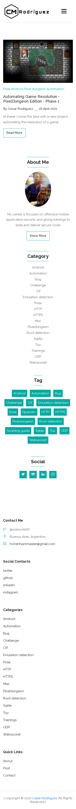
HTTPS (38, 315)
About (7, 761)
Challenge (38, 285)
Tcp (38, 345)
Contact (9, 775)
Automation (55, 89)
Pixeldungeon (38, 327)
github (8, 578)
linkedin (9, 585)
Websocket (38, 362)
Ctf (38, 291)
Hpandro (29, 412)
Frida (6, 89)
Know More (38, 235)
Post (6, 768)
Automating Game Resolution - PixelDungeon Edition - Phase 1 (31, 98)
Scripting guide (18, 431)
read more (14, 132)
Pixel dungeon (35, 89)
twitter (7, 571)
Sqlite (38, 339)
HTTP (38, 309)
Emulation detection (38, 297)
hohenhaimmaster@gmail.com (32, 544)
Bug (38, 279)
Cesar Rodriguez (44, 798)
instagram (10, 592)
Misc (38, 321)
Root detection (38, 333)
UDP (38, 357)
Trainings (38, 351)
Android (17, 89)
